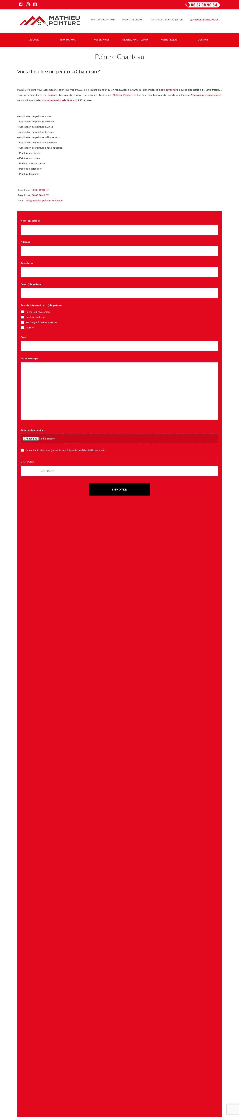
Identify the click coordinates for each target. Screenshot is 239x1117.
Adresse (25, 241)
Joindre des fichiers (32, 430)
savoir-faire (172, 89)
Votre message (29, 358)
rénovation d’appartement (206, 95)
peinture (52, 95)
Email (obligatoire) (32, 284)
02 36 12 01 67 (40, 190)
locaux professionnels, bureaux (59, 100)
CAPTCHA (27, 461)
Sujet (24, 337)
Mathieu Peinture (122, 95)
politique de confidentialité (79, 450)
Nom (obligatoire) (31, 220)
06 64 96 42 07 (40, 195)
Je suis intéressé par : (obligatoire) (41, 305)
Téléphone (27, 263)
